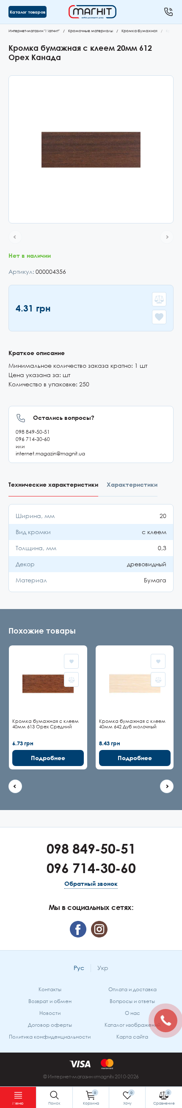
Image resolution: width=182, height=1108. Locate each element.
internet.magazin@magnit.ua (50, 453)
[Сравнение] (164, 1097)
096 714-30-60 (33, 439)
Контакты (50, 989)
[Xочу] (127, 1097)
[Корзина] (91, 1097)
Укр (102, 967)
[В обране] (159, 317)
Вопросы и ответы (132, 1001)
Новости (50, 1013)
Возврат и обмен (50, 1001)
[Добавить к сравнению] (159, 299)
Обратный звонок (91, 883)
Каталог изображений (132, 1025)
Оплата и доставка (132, 989)
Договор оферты (50, 1025)
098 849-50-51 (33, 432)
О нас (132, 1013)
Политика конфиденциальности (50, 1037)
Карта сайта (132, 1037)
